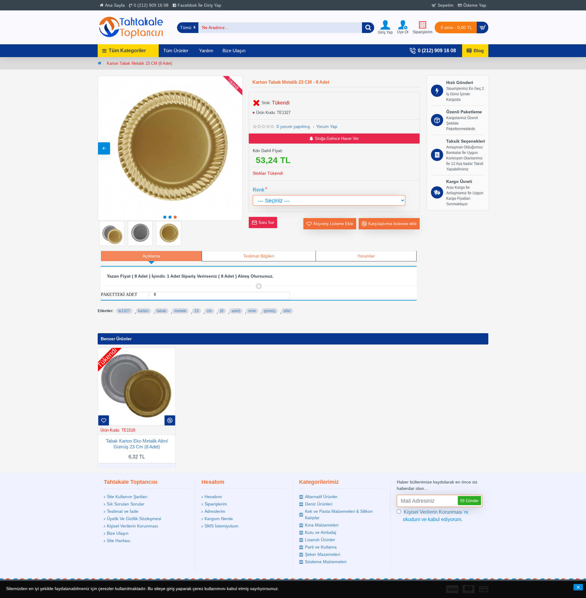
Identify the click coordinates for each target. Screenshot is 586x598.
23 (196, 311)
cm (209, 311)
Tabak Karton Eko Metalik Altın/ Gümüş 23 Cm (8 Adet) (137, 443)
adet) (236, 311)
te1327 (124, 311)
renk (252, 311)
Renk (258, 189)
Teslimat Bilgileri (258, 255)
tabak (161, 311)
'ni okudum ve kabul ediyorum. (435, 515)
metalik (180, 311)
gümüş (269, 311)
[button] (104, 148)
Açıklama (151, 255)
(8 (221, 311)
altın (287, 311)
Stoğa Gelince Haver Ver (337, 138)
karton (143, 311)
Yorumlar (366, 255)
